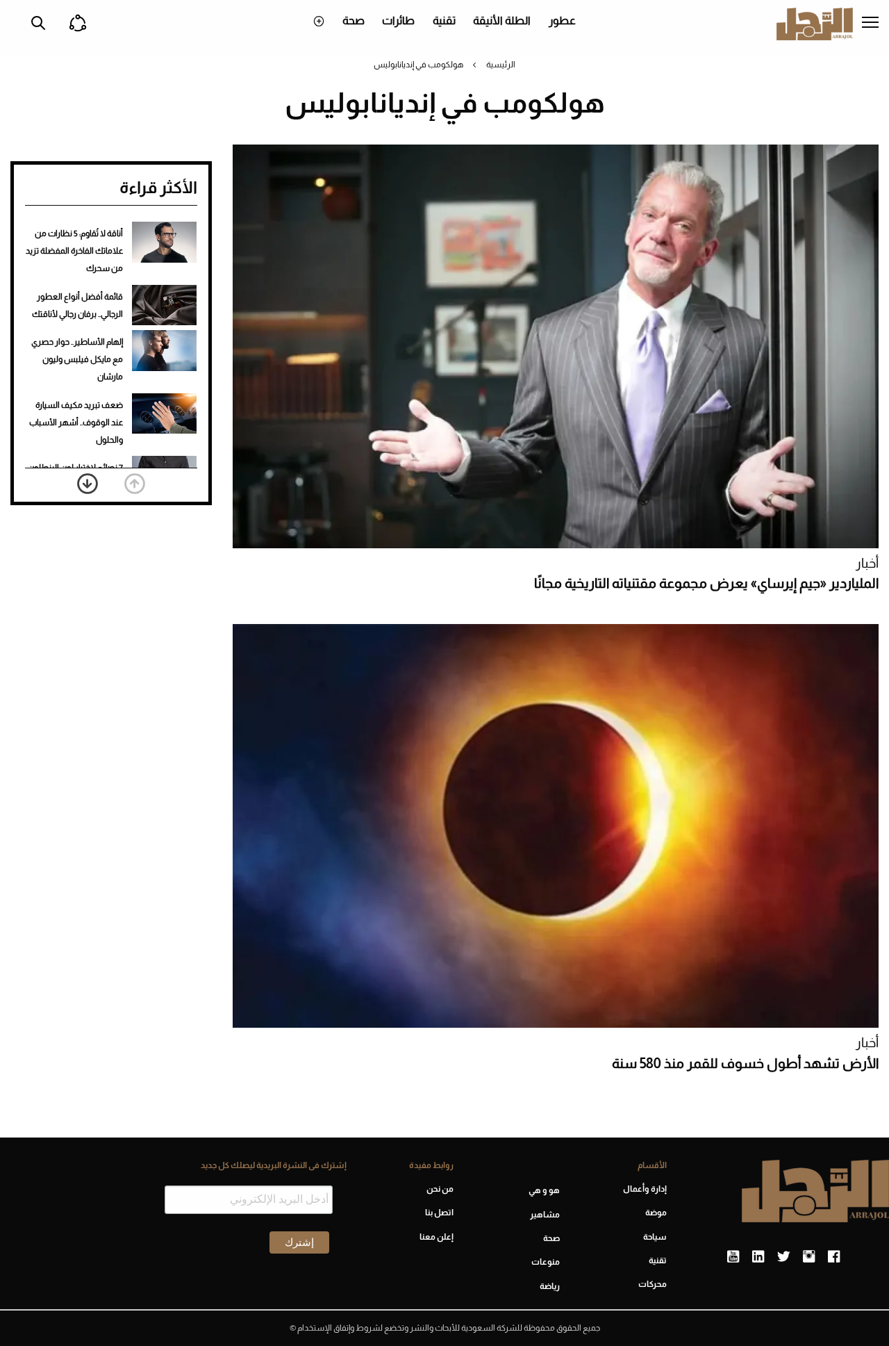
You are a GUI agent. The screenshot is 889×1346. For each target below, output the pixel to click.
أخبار (867, 563)
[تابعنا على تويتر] (783, 1257)
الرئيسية (500, 64)
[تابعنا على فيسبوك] (834, 1257)
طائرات (398, 20)
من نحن (440, 1189)
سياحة (655, 1237)
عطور (562, 20)
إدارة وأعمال (645, 1189)
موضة (656, 1212)
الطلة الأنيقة (502, 20)
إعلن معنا (436, 1237)
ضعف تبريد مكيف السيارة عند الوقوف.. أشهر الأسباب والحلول (76, 422)
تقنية (444, 20)
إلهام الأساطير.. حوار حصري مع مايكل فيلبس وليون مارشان (77, 359)
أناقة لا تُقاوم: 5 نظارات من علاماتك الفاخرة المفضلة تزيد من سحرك (74, 251)
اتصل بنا (439, 1212)
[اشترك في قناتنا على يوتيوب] (733, 1257)
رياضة (550, 1286)
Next (87, 484)
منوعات (545, 1262)
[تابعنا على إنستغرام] (809, 1257)
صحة (353, 20)
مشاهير (545, 1215)
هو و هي (544, 1190)
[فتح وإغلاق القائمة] (870, 24)
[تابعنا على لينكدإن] (758, 1257)
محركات (652, 1284)
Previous (135, 484)
